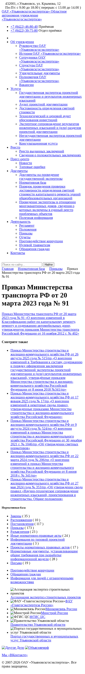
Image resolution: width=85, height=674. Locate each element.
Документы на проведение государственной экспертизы (41, 176)
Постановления (22, 524)
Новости (25, 163)
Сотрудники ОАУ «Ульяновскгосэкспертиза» (39, 59)
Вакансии (26, 85)
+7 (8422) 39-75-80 (24, 30)
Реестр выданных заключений (41, 151)
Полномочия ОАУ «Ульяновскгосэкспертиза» (39, 79)
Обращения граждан (34, 249)
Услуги (15, 89)
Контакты (17, 253)
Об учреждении (22, 42)
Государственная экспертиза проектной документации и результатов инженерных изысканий (50, 96)
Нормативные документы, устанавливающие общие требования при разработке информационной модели (44, 555)
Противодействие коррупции (41, 241)
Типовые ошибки (32, 167)
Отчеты (25, 237)
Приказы (25, 233)
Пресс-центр (19, 159)
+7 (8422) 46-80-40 (24, 26)
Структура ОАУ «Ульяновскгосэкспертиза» (39, 67)
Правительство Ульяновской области (37, 624)
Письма (16, 563)
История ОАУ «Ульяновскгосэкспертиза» (50, 53)
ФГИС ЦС (37, 617)
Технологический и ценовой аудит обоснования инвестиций (45, 118)
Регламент (26, 225)
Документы (19, 171)
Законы (15, 516)
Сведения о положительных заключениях (50, 155)
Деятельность (20, 221)
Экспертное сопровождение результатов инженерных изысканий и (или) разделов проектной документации (50, 128)
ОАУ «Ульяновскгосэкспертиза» (34, 15)
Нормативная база (32, 182)
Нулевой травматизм (34, 245)
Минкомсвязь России (61, 609)
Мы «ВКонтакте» (15, 655)
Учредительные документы (39, 73)
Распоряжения (21, 520)
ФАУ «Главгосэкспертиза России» (41, 603)
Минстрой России (54, 613)
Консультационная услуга (38, 143)
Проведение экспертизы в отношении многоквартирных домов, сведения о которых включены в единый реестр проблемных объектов (47, 208)
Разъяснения (19, 532)
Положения (27, 229)
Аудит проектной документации (43, 104)
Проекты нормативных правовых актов (40, 547)
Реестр (15, 147)
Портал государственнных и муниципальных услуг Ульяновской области (44, 638)
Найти (49, 264)
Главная (8, 269)
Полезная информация (36, 218)
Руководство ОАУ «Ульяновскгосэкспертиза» (39, 47)
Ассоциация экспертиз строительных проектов (45, 597)
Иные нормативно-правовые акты (35, 535)
